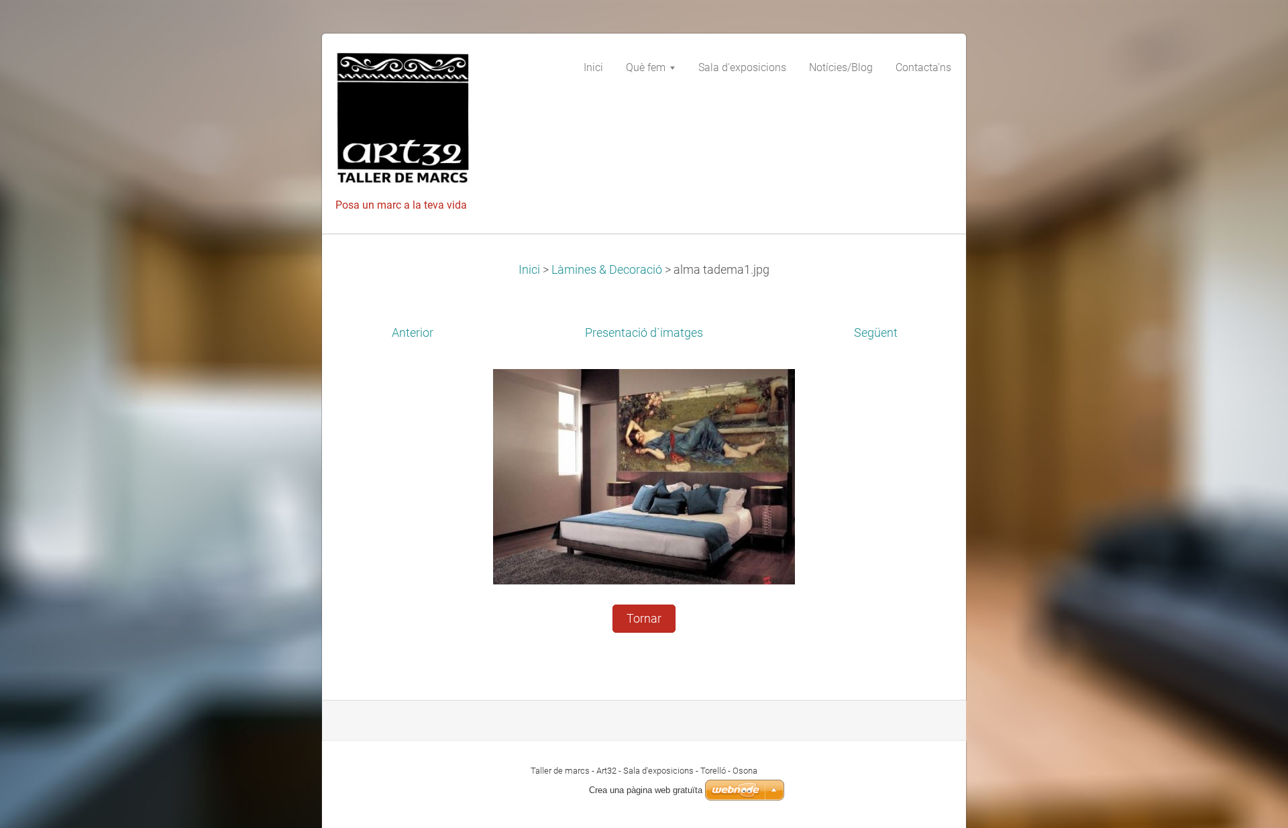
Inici (529, 269)
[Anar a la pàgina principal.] (436, 123)
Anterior (412, 333)
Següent (876, 333)
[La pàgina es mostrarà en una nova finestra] (644, 475)
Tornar (644, 618)
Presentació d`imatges (644, 333)
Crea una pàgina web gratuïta (645, 790)
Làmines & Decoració (606, 269)
